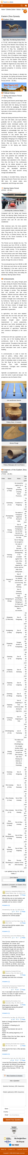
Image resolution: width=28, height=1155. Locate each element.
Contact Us (11, 1149)
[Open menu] (1, 5)
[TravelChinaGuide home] (7, 2)
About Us (3, 1149)
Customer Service (22, 1149)
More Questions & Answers (14, 1075)
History (18, 9)
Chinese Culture (10, 9)
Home (3, 9)
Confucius (16, 107)
